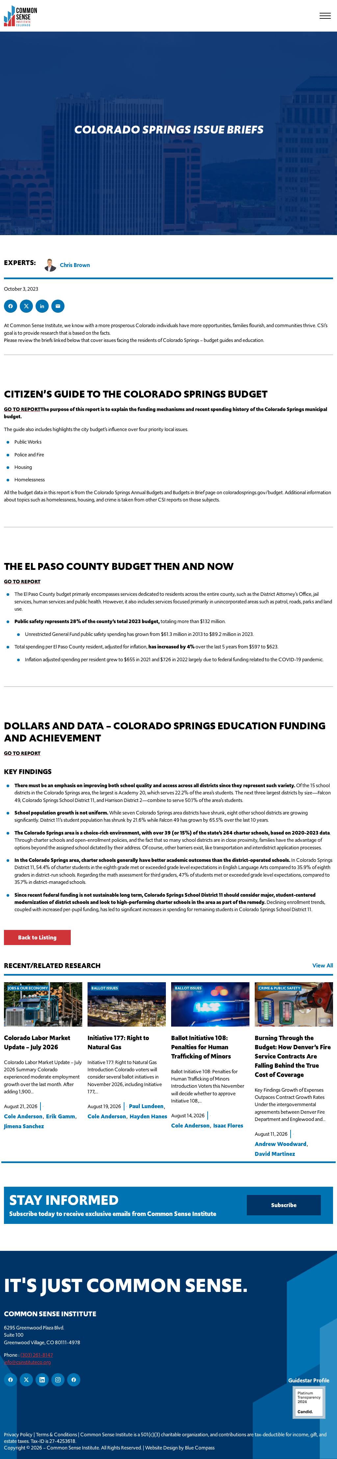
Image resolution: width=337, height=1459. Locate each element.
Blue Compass (200, 1448)
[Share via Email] (58, 306)
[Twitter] (26, 1379)
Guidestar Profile (308, 1380)
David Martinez (275, 1154)
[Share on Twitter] (26, 306)
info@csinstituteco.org (27, 1362)
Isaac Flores (228, 1126)
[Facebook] (10, 1379)
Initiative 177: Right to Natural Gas (118, 1042)
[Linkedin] (42, 1379)
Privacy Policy (18, 1434)
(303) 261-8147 (36, 1354)
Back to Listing (37, 937)
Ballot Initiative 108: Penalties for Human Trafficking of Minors (201, 1047)
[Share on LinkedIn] (42, 306)
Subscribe (284, 1205)
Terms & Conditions (56, 1434)
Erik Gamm (60, 1116)
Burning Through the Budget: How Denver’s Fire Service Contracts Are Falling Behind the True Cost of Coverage (293, 1056)
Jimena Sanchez (24, 1126)
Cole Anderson (23, 1116)
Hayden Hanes (148, 1116)
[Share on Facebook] (10, 306)
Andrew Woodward (280, 1144)
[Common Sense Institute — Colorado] (23, 15)
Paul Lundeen (146, 1106)
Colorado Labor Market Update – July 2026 (37, 1042)
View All (322, 965)
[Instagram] (58, 1379)
